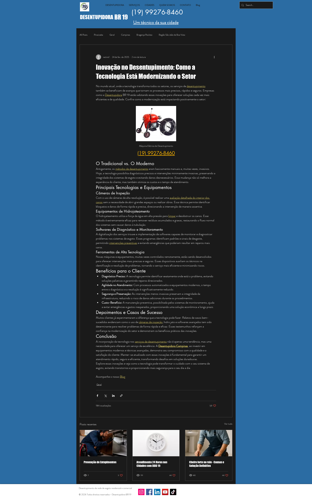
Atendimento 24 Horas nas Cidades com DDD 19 (151, 464)
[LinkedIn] (157, 492)
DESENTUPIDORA (97, 17)
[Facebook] (149, 492)
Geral (112, 34)
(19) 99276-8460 (157, 12)
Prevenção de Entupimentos (100, 462)
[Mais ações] (214, 57)
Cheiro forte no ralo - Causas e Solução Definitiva (206, 464)
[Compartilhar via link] (121, 395)
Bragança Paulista (144, 34)
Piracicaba (98, 34)
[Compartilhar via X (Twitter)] (105, 395)
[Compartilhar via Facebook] (97, 395)
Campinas (125, 34)
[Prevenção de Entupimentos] (103, 443)
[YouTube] (165, 492)
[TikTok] (173, 492)
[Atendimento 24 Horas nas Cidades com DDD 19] (156, 443)
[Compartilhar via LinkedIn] (113, 395)
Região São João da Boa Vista (172, 34)
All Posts (83, 34)
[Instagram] (141, 492)
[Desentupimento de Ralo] (208, 443)
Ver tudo (228, 423)
